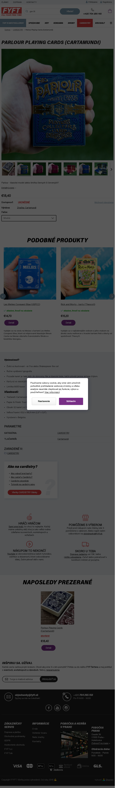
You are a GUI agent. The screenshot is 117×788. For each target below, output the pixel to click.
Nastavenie (44, 401)
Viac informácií (52, 392)
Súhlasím (71, 401)
